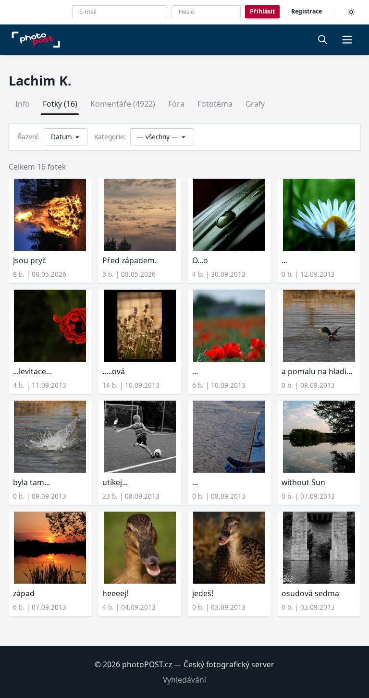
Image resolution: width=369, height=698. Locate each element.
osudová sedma (310, 593)
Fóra (176, 103)
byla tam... (31, 482)
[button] (346, 39)
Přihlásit (262, 11)
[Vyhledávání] (323, 39)
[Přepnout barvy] (351, 12)
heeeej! (115, 593)
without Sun (303, 482)
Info (22, 103)
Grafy (255, 103)
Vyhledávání (184, 679)
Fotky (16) (60, 103)
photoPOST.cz (147, 664)
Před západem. (129, 260)
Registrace (306, 11)
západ (24, 593)
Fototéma (215, 103)
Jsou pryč (29, 260)
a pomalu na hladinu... (319, 371)
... (284, 260)
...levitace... (32, 371)
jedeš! (202, 593)
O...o (200, 260)
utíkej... (115, 482)
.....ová (113, 371)
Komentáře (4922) (122, 103)
